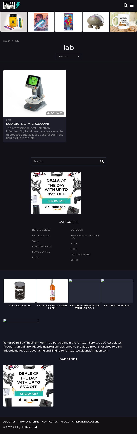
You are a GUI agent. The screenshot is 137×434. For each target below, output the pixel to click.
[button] (126, 5)
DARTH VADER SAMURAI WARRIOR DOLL (85, 307)
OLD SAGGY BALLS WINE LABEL (52, 307)
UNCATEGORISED (80, 254)
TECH (74, 249)
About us (9, 421)
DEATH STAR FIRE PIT (117, 305)
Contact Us (50, 421)
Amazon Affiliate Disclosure (80, 421)
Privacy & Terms (29, 421)
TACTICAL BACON (20, 305)
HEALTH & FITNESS (42, 246)
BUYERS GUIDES (41, 229)
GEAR (8, 120)
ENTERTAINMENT (41, 235)
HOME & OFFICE (41, 251)
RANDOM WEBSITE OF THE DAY (85, 236)
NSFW (35, 257)
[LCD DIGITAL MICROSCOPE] (34, 93)
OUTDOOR (77, 229)
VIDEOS (75, 260)
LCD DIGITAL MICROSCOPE (27, 124)
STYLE (74, 243)
